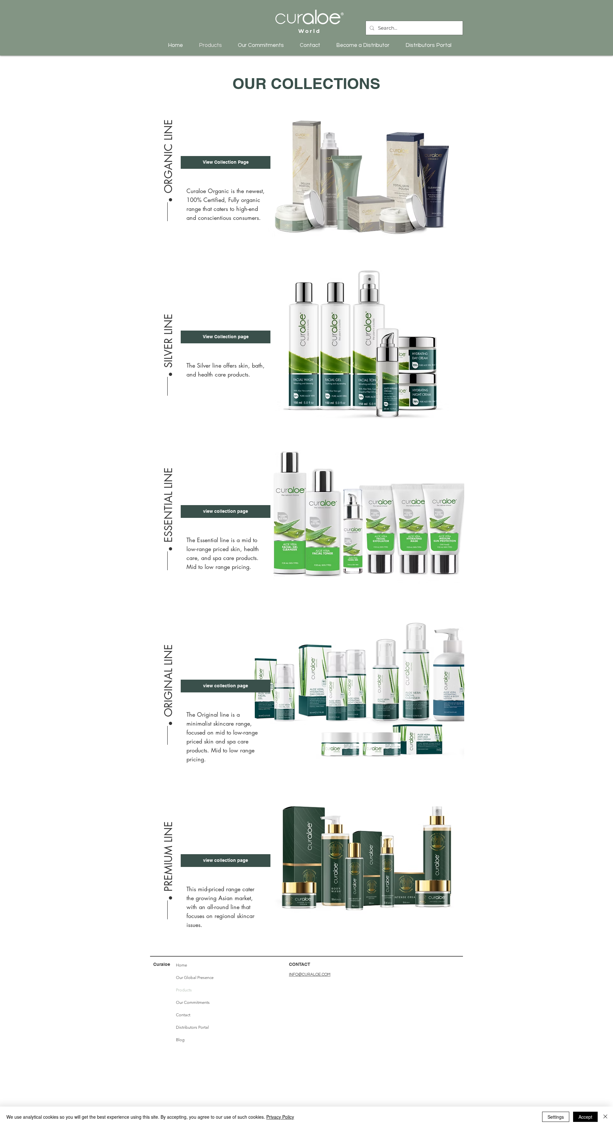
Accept (585, 1117)
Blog (180, 1039)
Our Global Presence (193, 977)
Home (181, 965)
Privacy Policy (280, 1117)
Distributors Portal (192, 1027)
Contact (183, 1014)
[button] (168, 152)
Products (184, 990)
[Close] (605, 1117)
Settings (556, 1117)
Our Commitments (193, 1002)
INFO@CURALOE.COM (309, 974)
